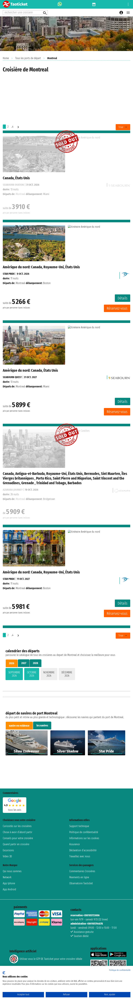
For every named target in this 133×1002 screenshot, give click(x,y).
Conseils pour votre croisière (18, 838)
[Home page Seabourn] (119, 377)
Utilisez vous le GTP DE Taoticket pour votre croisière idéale (51, 959)
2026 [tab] (11, 663)
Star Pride (9, 273)
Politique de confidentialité (83, 832)
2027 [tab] (23, 663)
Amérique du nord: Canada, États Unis (30, 370)
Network (7, 877)
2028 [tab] (35, 663)
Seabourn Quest (12, 377)
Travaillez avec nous (79, 856)
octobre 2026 (31, 674)
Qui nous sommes (12, 871)
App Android (9, 889)
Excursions (8, 850)
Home (6, 58)
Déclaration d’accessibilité (82, 850)
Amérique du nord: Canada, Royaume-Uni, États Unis (41, 267)
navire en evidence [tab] (19, 725)
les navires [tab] (42, 725)
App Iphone (9, 883)
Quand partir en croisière (16, 844)
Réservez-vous (117, 308)
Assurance (74, 844)
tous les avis (14, 809)
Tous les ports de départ (28, 58)
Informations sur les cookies (84, 838)
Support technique (79, 826)
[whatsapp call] (60, 4)
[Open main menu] (128, 13)
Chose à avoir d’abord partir (17, 832)
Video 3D (7, 856)
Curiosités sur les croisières (17, 826)
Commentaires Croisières (82, 871)
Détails (122, 298)
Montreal (20, 283)
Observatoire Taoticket (81, 883)
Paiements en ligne (79, 877)
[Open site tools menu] (128, 4)
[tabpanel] (66, 674)
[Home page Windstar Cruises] (125, 274)
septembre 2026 (14, 674)
